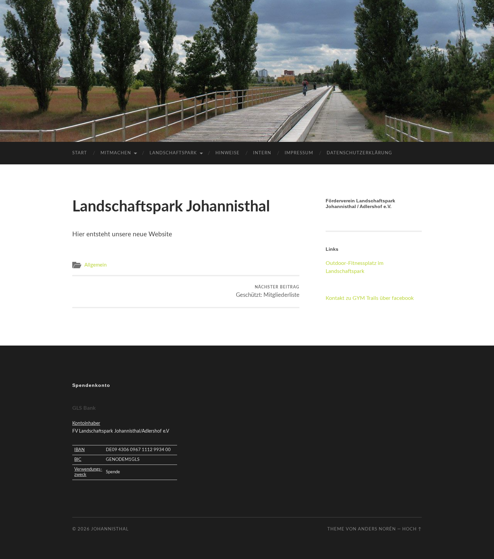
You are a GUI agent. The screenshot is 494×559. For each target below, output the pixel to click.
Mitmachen (115, 153)
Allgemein (95, 265)
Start (79, 153)
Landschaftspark (173, 153)
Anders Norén (377, 529)
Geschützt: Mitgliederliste (267, 291)
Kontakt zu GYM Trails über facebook (370, 298)
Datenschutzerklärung (359, 153)
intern (262, 153)
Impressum (299, 153)
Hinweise (227, 153)
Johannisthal (110, 529)
